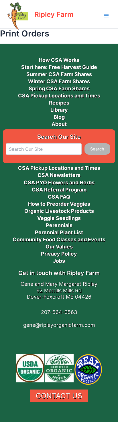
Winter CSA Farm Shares (59, 81)
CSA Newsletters (59, 175)
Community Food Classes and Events (59, 239)
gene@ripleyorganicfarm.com (59, 325)
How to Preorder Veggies (59, 204)
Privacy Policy (59, 254)
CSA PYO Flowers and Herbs (59, 182)
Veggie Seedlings (59, 218)
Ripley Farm (54, 14)
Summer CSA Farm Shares (59, 74)
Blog (59, 117)
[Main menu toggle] (106, 16)
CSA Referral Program (59, 190)
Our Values (59, 247)
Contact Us (59, 396)
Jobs (59, 261)
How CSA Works (59, 60)
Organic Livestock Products (59, 211)
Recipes (59, 103)
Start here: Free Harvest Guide (59, 67)
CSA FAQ (59, 197)
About (59, 124)
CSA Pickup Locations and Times (59, 96)
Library (59, 110)
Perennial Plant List (59, 232)
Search (97, 149)
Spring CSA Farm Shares (59, 88)
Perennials (59, 225)
